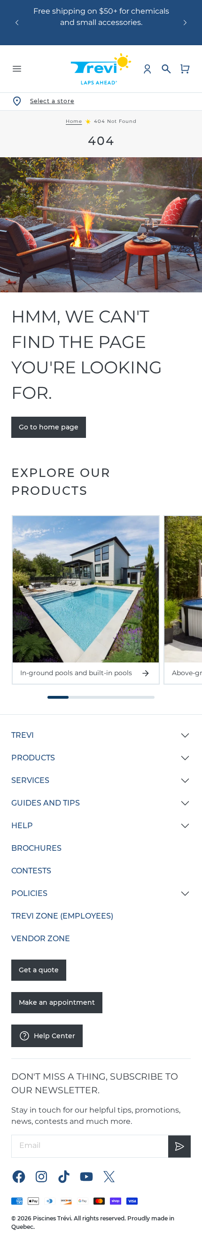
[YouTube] (86, 1176)
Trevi (22, 735)
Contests (31, 870)
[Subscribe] (179, 1146)
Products (33, 757)
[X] (109, 1176)
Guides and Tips (45, 803)
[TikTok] (63, 1176)
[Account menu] (147, 68)
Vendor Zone (40, 938)
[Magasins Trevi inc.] (101, 69)
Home (74, 121)
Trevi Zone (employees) (62, 916)
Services (30, 780)
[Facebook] (18, 1176)
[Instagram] (41, 1176)
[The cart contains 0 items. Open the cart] (185, 68)
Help (22, 825)
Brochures (36, 848)
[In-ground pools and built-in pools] (86, 589)
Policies (29, 893)
